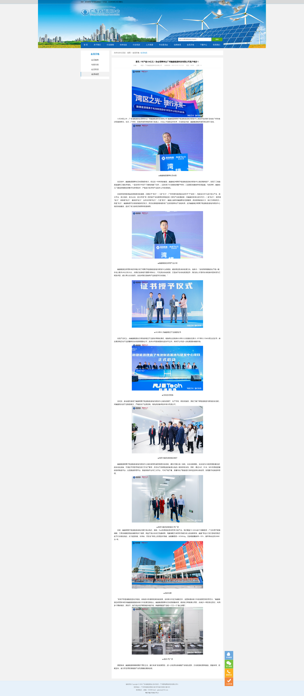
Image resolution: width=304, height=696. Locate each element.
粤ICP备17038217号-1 (152, 693)
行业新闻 (110, 45)
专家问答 (95, 65)
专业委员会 (163, 45)
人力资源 (149, 45)
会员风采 (95, 69)
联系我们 (216, 45)
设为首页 (214, 2)
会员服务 (95, 60)
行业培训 (136, 45)
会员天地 (190, 45)
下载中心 (203, 45)
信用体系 (177, 45)
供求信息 (123, 45)
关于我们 (97, 45)
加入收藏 (220, 2)
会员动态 (95, 74)
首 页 (86, 45)
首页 (129, 53)
